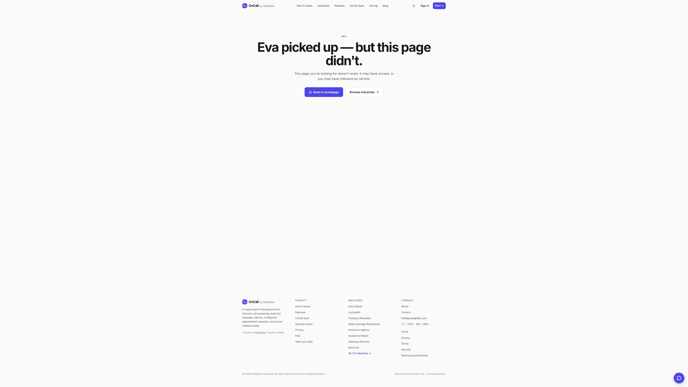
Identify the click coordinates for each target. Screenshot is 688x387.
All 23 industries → (359, 353)
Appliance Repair (358, 335)
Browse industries (362, 92)
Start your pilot (304, 341)
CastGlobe (260, 332)
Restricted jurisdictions (414, 355)
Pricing (373, 5)
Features (340, 5)
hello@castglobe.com (414, 318)
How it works (304, 5)
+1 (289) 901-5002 (415, 324)
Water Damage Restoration (364, 324)
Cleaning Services (358, 341)
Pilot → (439, 5)
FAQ (297, 335)
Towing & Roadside (359, 318)
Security (406, 349)
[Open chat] (679, 378)
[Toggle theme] (414, 6)
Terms (404, 343)
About (404, 306)
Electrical (353, 347)
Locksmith (354, 312)
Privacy (405, 337)
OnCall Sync (357, 5)
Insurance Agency (359, 329)
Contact (406, 312)
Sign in (425, 5)
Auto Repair (355, 306)
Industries (323, 5)
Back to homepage (326, 92)
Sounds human (304, 324)
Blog (385, 5)
